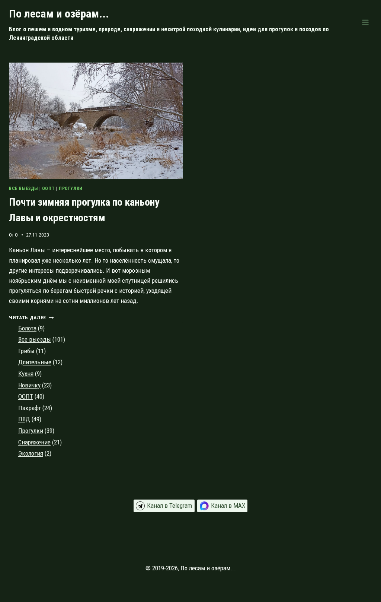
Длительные (34, 362)
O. (17, 235)
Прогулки (71, 188)
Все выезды (23, 188)
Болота (27, 328)
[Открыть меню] (365, 22)
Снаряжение (34, 442)
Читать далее (31, 317)
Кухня (25, 373)
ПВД (24, 419)
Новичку (29, 385)
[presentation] (96, 121)
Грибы (26, 351)
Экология (30, 453)
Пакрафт (29, 408)
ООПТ (48, 188)
